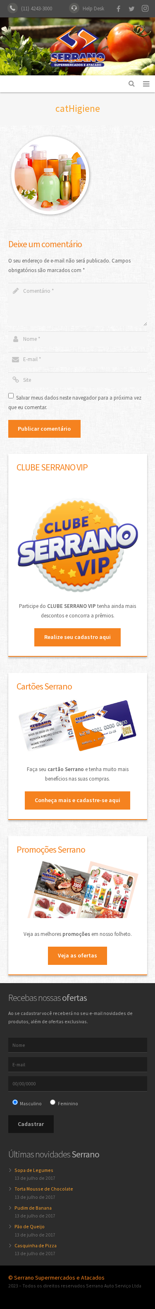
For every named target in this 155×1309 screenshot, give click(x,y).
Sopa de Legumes (33, 1170)
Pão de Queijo (29, 1226)
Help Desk (93, 8)
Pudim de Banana (33, 1208)
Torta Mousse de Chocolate (43, 1189)
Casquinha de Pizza (35, 1245)
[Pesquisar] (131, 83)
